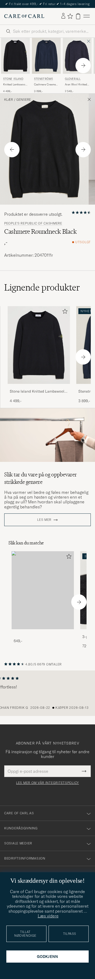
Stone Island (13, 79)
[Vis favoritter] (70, 16)
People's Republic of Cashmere (33, 223)
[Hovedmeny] (86, 16)
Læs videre (48, 915)
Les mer (44, 520)
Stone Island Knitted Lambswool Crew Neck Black (37, 391)
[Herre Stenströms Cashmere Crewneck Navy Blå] (46, 56)
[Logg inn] (63, 16)
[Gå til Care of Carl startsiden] (24, 16)
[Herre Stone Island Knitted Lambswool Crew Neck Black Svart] (15, 56)
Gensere (23, 100)
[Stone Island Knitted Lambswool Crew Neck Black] (39, 387)
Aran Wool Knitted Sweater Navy (76, 84)
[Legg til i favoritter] (64, 312)
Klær (8, 100)
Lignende (42, 287)
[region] (47, 693)
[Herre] (43, 590)
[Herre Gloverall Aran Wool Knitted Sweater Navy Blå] (77, 56)
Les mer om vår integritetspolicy (47, 782)
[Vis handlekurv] (78, 16)
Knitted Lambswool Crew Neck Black (14, 84)
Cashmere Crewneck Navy (46, 84)
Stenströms (43, 79)
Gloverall (72, 79)
